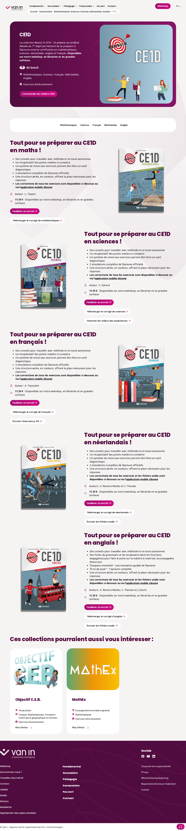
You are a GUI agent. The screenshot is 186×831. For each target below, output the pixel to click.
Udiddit (4, 789)
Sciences (84, 125)
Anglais (124, 125)
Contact (111, 6)
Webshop (5, 766)
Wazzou (4, 801)
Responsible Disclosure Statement (158, 783)
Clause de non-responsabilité (156, 766)
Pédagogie (69, 6)
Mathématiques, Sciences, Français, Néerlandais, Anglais (82, 11)
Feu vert (101, 6)
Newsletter (6, 807)
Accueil (33, 11)
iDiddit (3, 795)
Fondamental (36, 6)
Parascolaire (85, 6)
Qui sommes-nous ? (11, 772)
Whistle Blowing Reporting (154, 777)
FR (177, 6)
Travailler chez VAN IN (11, 777)
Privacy (144, 772)
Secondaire (53, 6)
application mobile (36, 187)
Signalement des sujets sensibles (18, 813)
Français (97, 125)
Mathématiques (68, 125)
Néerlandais (110, 125)
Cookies (145, 789)
